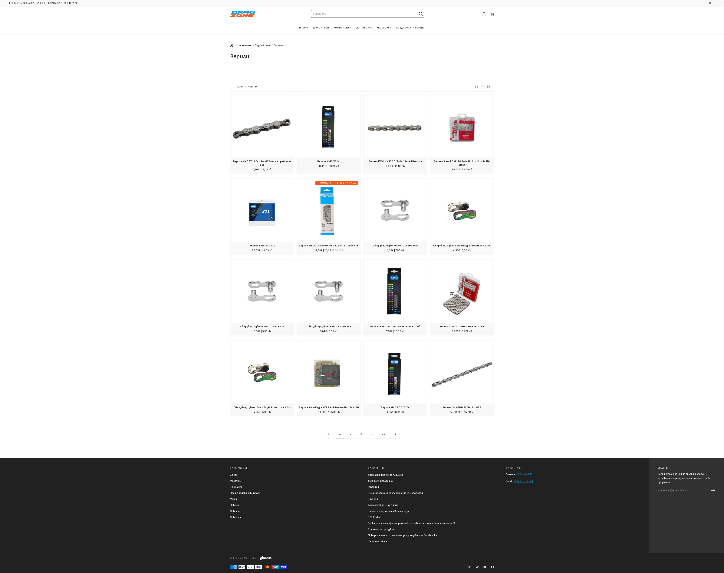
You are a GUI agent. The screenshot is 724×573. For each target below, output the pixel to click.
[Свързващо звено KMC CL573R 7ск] (328, 291)
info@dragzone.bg (523, 481)
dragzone (237, 558)
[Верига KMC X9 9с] (328, 126)
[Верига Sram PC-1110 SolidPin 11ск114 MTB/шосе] (461, 126)
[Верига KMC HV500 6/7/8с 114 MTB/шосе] (395, 126)
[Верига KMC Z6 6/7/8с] (395, 372)
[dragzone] (242, 14)
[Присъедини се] (712, 490)
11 (383, 433)
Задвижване (263, 45)
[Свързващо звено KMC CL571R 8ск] (262, 291)
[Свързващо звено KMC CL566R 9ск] (395, 210)
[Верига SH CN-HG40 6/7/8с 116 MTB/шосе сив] (328, 210)
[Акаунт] (484, 14)
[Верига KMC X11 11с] (262, 210)
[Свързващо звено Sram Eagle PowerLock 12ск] (461, 210)
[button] (712, 3)
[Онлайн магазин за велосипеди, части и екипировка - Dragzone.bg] (231, 45)
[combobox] (357, 14)
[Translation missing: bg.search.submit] (421, 14)
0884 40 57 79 (524, 474)
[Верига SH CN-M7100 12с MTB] (461, 372)
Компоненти (244, 45)
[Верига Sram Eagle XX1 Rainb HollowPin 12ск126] (328, 372)
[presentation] (262, 166)
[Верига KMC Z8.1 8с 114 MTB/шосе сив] (395, 291)
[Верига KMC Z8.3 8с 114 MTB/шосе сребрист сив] (262, 126)
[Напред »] (395, 434)
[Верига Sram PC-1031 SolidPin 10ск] (461, 291)
